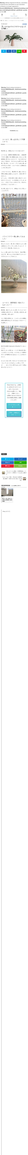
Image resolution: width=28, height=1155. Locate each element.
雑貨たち (4, 454)
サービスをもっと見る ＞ (13, 405)
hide (17, 130)
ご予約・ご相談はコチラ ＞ (13, 413)
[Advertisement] (14, 68)
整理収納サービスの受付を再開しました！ (14, 18)
